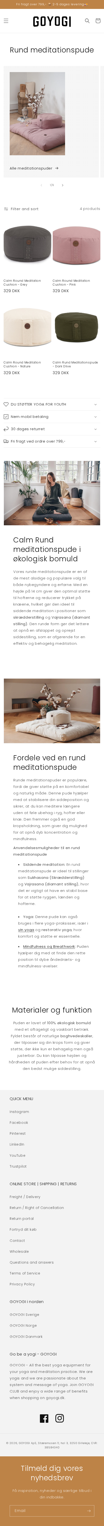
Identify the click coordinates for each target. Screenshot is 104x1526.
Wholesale (19, 1251)
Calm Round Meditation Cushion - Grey (22, 282)
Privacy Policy (22, 1284)
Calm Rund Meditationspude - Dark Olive (75, 364)
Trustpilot (18, 1166)
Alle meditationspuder (31, 168)
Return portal (22, 1218)
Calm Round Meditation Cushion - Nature (22, 364)
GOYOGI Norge (23, 1325)
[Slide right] (62, 185)
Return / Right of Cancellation (37, 1207)
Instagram (19, 1111)
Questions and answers (32, 1262)
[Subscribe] (88, 1511)
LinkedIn (17, 1144)
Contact (17, 1240)
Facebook (19, 1122)
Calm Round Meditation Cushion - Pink (71, 282)
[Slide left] (41, 185)
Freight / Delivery (25, 1196)
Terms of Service (25, 1273)
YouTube (17, 1155)
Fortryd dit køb (23, 1229)
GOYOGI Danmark (26, 1336)
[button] (6, 20)
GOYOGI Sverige (24, 1314)
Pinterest (18, 1133)
